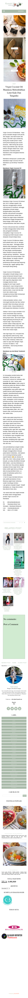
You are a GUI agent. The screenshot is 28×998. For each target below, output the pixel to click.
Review (13, 522)
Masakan (14, 755)
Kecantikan (7, 522)
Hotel (14, 732)
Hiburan (14, 729)
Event (14, 726)
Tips (14, 778)
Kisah (14, 744)
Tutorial (14, 787)
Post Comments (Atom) (14, 665)
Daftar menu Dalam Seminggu (13, 833)
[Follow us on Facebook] (8, 708)
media (14, 758)
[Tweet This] (25, 522)
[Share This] (21, 522)
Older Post (22, 662)
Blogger (16, 993)
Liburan (14, 749)
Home (14, 662)
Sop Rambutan (14, 870)
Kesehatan (14, 738)
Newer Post (6, 662)
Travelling (14, 784)
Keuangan (14, 741)
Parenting (14, 764)
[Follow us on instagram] (16, 708)
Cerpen (14, 723)
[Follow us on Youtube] (19, 708)
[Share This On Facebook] (23, 522)
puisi (14, 767)
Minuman (14, 761)
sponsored (14, 775)
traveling (14, 781)
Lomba (14, 752)
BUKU (14, 720)
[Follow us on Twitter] (12, 708)
